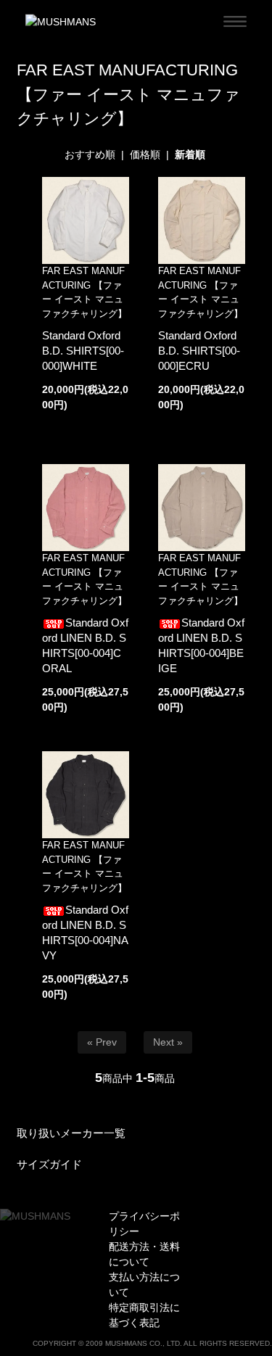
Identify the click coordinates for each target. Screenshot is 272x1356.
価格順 (145, 154)
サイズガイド (49, 1164)
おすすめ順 (90, 154)
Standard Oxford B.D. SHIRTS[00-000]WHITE (83, 350)
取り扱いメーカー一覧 (71, 1133)
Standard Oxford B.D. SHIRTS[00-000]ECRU (199, 350)
